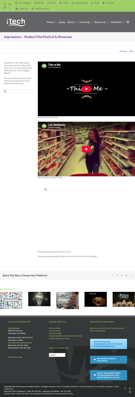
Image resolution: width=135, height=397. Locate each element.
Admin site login (22, 394)
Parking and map (15, 357)
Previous (123, 51)
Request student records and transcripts (65, 336)
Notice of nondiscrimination (67, 387)
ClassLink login (55, 333)
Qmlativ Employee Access (59, 338)
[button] (128, 22)
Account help (54, 331)
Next (131, 51)
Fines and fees (55, 328)
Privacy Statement (86, 387)
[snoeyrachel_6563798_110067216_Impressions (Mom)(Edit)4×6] (86, 189)
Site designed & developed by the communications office (51, 394)
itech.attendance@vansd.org (20, 343)
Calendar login (9, 394)
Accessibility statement (104, 387)
